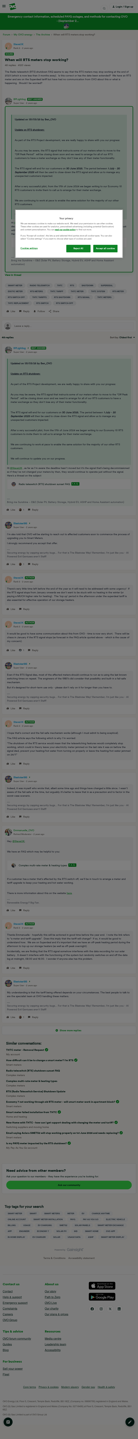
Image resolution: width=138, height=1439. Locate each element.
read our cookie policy (65, 229)
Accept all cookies (105, 248)
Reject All (78, 248)
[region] (69, 234)
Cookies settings (29, 248)
